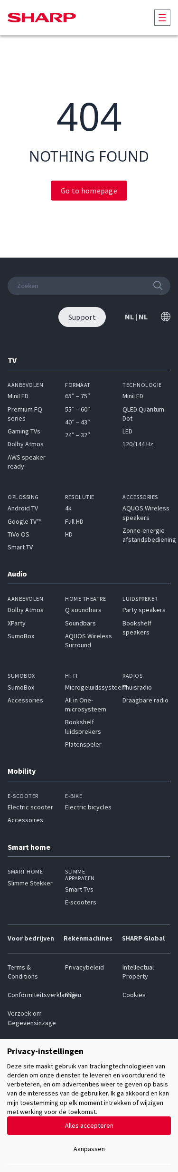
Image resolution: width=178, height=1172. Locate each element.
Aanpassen (89, 1148)
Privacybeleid (84, 967)
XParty (17, 623)
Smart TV (20, 547)
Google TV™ (24, 521)
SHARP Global (143, 938)
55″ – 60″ (77, 409)
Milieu (73, 994)
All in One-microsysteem (85, 704)
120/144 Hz (137, 444)
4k (68, 508)
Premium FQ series (25, 414)
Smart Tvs (79, 889)
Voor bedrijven (31, 938)
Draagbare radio (145, 700)
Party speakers (144, 609)
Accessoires (25, 820)
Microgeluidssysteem (96, 687)
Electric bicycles (88, 807)
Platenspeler (83, 744)
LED (127, 431)
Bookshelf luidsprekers (83, 726)
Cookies (134, 994)
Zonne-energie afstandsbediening (149, 535)
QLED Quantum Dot (143, 414)
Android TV (23, 508)
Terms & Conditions (23, 971)
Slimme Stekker (30, 883)
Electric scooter (30, 807)
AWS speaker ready (27, 462)
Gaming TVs (24, 431)
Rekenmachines (88, 938)
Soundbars (80, 623)
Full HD (74, 521)
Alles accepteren (89, 1125)
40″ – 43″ (77, 422)
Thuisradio (137, 687)
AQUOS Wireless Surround (88, 640)
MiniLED (18, 396)
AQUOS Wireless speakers (145, 512)
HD (69, 534)
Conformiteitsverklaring (32, 994)
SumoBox (21, 636)
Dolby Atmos (26, 444)
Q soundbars (83, 609)
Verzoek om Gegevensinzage (32, 1018)
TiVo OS (18, 534)
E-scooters (80, 902)
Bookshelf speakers (136, 627)
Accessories (25, 700)
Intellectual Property (138, 971)
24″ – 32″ (77, 435)
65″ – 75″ (77, 396)
